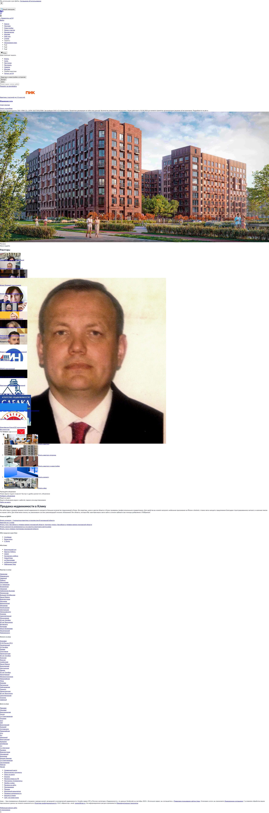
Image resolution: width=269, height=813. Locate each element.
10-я (1, 733)
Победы (2, 580)
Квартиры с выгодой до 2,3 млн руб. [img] (12, 97)
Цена (2, 82)
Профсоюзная (4, 608)
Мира (2, 681)
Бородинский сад (10, 550)
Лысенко (3, 750)
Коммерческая (9, 32)
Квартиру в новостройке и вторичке (13, 77)
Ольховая (3, 710)
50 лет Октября (5, 620)
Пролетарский (5, 631)
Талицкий (3, 727)
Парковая (3, 708)
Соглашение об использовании (30, 1)
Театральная (4, 685)
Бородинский (4, 666)
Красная (3, 660)
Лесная (2, 767)
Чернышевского (5, 612)
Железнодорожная (6, 677)
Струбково (7, 537)
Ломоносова (4, 593)
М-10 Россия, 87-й (6, 643)
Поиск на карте (9, 774)
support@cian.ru (80, 803)
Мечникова (4, 605)
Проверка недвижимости (12, 793)
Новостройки (8, 28)
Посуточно (8, 63)
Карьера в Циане (10, 795)
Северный (3, 578)
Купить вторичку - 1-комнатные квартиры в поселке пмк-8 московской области (27, 520)
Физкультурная (5, 599)
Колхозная (3, 756)
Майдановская (5, 687)
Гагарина (3, 614)
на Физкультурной (10, 562)
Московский (4, 754)
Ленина (2, 670)
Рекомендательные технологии (127, 803)
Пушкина (3, 718)
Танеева (2, 649)
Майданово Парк (10, 564)
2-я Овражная (4, 584)
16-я (1, 721)
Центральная (4, 610)
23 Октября (4, 647)
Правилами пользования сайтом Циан (187, 801)
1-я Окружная (4, 748)
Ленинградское (5, 691)
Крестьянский (4, 739)
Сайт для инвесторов (11, 798)
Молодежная (4, 618)
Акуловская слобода (11, 556)
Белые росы (8, 539)
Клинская (3, 658)
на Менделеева (9, 560)
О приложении (5, 810)
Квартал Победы (10, 552)
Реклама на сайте (10, 785)
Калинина (3, 742)
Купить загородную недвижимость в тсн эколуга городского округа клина (25, 527)
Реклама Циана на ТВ (11, 779)
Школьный (3, 737)
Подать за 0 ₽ (9, 73)
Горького (3, 689)
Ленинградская (5, 653)
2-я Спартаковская (6, 760)
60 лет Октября (5, 656)
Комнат (3, 79)
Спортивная (4, 651)
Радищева (3, 626)
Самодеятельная (5, 616)
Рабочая (2, 765)
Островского (4, 729)
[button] (134, 103)
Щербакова (4, 744)
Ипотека (7, 34)
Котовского (4, 624)
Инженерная (4, 587)
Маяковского (4, 576)
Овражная (3, 589)
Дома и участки (9, 30)
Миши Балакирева (6, 629)
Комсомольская (5, 712)
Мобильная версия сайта (8, 808)
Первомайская (5, 679)
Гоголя (2, 714)
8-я (1, 735)
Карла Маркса (5, 597)
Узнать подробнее (6, 108)
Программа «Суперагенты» (13, 781)
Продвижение (9, 787)
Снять (6, 61)
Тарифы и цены (9, 783)
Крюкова (3, 683)
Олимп (6, 554)
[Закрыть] (1, 3)
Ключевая (3, 641)
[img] (30, 97)
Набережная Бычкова (7, 591)
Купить (6, 59)
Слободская (4, 662)
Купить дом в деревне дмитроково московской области (19, 529)
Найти (14, 86)
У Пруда (7, 541)
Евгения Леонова (6, 758)
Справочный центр (10, 770)
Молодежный (4, 674)
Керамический (5, 603)
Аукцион (7, 777)
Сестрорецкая (4, 762)
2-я (1, 746)
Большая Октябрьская (7, 595)
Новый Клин (8, 558)
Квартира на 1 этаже (7, 522)
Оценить (7, 67)
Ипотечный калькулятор (12, 791)
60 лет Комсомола (6, 622)
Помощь (7, 789)
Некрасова (3, 574)
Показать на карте (6, 86)
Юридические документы (13, 772)
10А (1, 723)
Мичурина (3, 601)
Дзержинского (5, 633)
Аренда (6, 24)
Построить (8, 65)
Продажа (7, 26)
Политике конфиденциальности (46, 803)
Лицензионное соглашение (234, 801)
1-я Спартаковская (6, 716)
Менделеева (4, 582)
